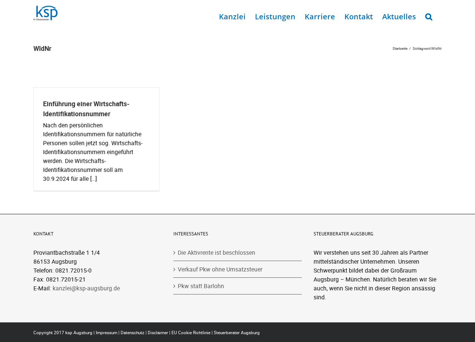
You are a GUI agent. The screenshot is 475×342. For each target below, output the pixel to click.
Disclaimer (158, 332)
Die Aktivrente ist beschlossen (216, 252)
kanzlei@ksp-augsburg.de (86, 288)
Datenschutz (132, 332)
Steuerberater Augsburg (237, 332)
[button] (428, 15)
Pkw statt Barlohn (201, 286)
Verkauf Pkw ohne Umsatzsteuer (220, 269)
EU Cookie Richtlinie (190, 332)
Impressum (106, 332)
